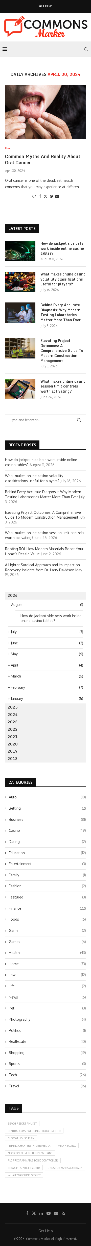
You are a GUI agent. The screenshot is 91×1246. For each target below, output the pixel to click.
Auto (47, 797)
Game (47, 930)
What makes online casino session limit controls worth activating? (62, 386)
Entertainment (47, 864)
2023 (13, 722)
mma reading (67, 1145)
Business (47, 819)
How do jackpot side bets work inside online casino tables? (62, 248)
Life (47, 986)
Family (47, 875)
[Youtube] (49, 1213)
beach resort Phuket (22, 1123)
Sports (47, 1063)
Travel (47, 1086)
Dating (47, 841)
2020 (13, 744)
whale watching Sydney (24, 1175)
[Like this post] (34, 196)
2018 (13, 759)
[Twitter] (34, 1213)
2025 (13, 707)
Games (47, 941)
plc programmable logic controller (33, 1160)
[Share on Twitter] (45, 196)
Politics (47, 1030)
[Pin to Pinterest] (51, 196)
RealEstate (47, 1041)
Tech (47, 1075)
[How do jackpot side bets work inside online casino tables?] (20, 251)
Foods (47, 919)
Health (47, 952)
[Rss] (63, 1213)
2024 (13, 714)
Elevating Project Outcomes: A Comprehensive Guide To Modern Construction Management (61, 350)
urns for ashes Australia (65, 1167)
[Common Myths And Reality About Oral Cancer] (45, 112)
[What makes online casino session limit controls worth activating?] (20, 389)
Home (47, 964)
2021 (13, 737)
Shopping (47, 1052)
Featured (47, 897)
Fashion (47, 886)
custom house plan (21, 1138)
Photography (47, 1019)
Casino (47, 830)
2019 (13, 751)
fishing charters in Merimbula (29, 1145)
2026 (13, 595)
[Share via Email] (57, 196)
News (47, 997)
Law (47, 975)
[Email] (56, 1213)
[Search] (85, 49)
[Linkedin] (41, 1213)
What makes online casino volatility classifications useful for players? (62, 279)
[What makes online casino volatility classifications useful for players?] (20, 282)
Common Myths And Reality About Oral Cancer (42, 159)
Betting (47, 808)
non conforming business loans (30, 1153)
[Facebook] (27, 1213)
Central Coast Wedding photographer (34, 1130)
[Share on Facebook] (40, 196)
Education (47, 853)
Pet (47, 1008)
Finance (47, 908)
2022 (13, 729)
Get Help (45, 6)
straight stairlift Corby (24, 1167)
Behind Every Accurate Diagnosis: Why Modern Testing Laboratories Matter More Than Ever (60, 312)
